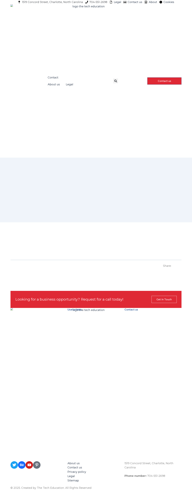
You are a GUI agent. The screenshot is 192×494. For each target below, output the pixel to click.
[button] (115, 80)
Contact (53, 77)
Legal (69, 84)
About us (54, 84)
